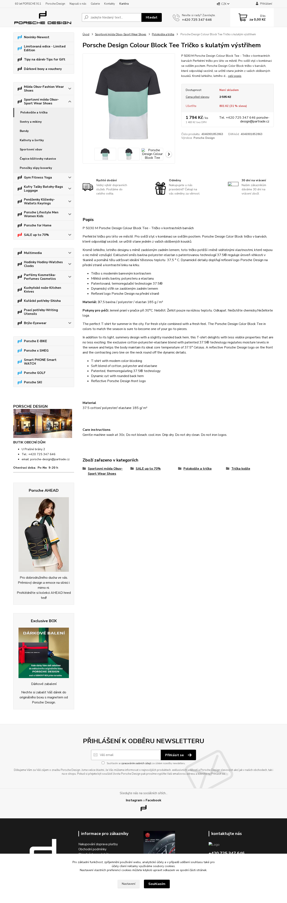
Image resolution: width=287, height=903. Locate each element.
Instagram (134, 800)
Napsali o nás (78, 4)
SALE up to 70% (36, 235)
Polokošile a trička (33, 112)
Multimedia (33, 253)
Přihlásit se (175, 755)
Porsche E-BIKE (35, 341)
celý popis (234, 76)
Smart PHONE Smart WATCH (40, 362)
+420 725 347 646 (197, 19)
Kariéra (124, 4)
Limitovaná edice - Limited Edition (45, 48)
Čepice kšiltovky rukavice (38, 159)
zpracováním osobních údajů (136, 763)
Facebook (153, 800)
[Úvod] (45, 17)
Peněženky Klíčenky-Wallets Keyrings (39, 201)
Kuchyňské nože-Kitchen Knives (42, 290)
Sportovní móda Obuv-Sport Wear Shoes (41, 101)
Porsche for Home (37, 225)
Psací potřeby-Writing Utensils (41, 312)
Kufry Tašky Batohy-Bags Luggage (43, 189)
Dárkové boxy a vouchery (43, 69)
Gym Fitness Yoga (38, 177)
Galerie (95, 4)
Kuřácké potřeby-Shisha (42, 301)
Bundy (24, 131)
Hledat (151, 17)
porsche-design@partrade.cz (50, 459)
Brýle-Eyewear (35, 323)
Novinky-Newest (36, 37)
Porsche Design (55, 4)
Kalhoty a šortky (32, 140)
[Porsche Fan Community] (43, 534)
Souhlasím (156, 884)
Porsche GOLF (35, 373)
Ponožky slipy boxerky (36, 168)
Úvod (86, 34)
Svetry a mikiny (31, 122)
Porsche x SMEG (36, 350)
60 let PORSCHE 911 (28, 4)
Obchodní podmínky (92, 849)
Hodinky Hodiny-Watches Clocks (43, 264)
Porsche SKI (33, 382)
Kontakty (109, 4)
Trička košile (240, 469)
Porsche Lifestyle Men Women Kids (41, 214)
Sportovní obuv (31, 149)
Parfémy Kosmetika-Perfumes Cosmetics (40, 277)
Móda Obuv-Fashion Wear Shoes (44, 89)
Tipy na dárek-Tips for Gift (44, 59)
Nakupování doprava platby (98, 844)
